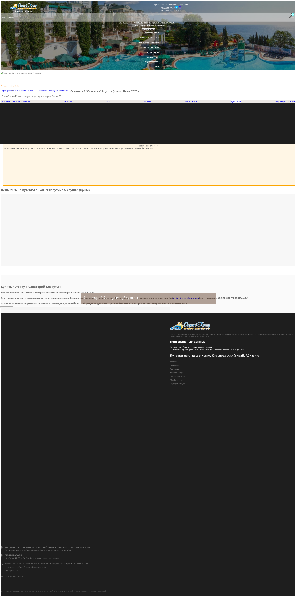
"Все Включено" (152, 57)
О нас (157, 67)
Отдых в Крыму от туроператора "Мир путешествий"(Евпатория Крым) (37, 591)
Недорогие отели (152, 62)
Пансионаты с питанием (149, 43)
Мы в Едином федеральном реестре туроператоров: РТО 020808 (148, 23)
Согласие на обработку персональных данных (191, 347)
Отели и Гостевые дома (149, 47)
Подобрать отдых (152, 33)
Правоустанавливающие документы (148, 25)
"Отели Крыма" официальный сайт (91, 591)
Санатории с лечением (149, 38)
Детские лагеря (153, 52)
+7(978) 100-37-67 (12, 571)
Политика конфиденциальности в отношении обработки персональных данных (206, 349)
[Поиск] (292, 15)
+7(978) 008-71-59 (12, 567)
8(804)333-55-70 (11, 563)
